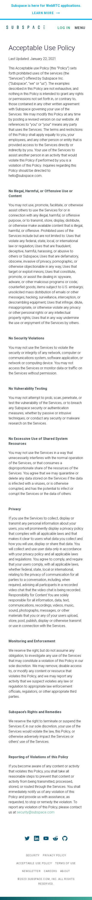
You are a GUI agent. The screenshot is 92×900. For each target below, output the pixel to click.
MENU (80, 28)
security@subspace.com (35, 812)
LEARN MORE (43, 13)
